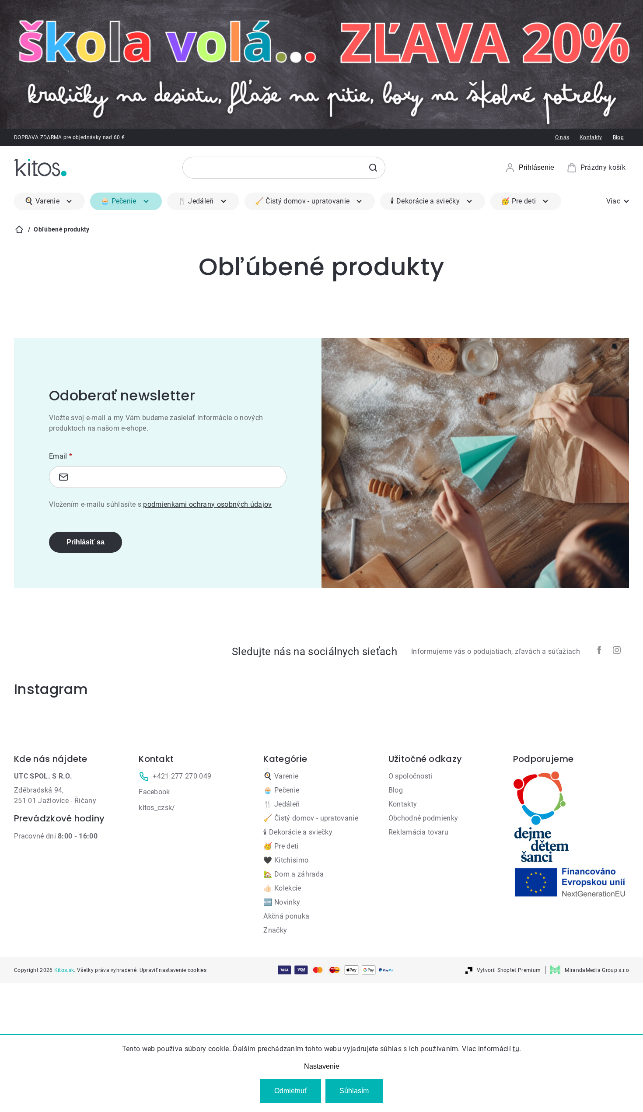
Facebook (154, 792)
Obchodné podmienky (423, 818)
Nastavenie (321, 1066)
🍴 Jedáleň (281, 804)
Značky (275, 930)
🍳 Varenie (280, 776)
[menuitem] (49, 201)
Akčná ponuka (286, 916)
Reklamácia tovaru (418, 832)
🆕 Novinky (281, 902)
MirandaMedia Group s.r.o (597, 970)
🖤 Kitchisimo (285, 860)
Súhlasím (354, 1090)
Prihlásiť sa (85, 542)
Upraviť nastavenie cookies (173, 970)
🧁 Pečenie (281, 790)
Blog (618, 137)
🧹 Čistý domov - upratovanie (310, 818)
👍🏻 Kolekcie (282, 888)
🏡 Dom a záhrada (293, 874)
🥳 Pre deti (280, 846)
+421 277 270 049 (182, 776)
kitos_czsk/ (157, 807)
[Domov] (19, 229)
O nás (562, 137)
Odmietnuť (290, 1090)
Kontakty (591, 137)
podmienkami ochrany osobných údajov (207, 504)
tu (516, 1049)
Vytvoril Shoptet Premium (509, 970)
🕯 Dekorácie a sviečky (297, 832)
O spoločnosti (410, 776)
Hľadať (373, 167)
